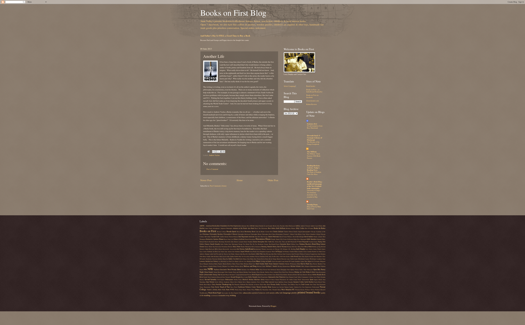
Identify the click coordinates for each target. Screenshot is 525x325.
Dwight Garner (275, 239)
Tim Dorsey (284, 284)
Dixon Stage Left (229, 239)
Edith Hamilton (311, 239)
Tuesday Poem (312, 204)
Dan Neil (257, 237)
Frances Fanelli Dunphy (212, 244)
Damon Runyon (233, 237)
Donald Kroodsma (250, 239)
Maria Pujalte (218, 264)
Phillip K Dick (310, 272)
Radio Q (202, 274)
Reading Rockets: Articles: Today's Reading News (313, 167)
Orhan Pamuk (208, 272)
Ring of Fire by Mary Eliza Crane (314, 207)
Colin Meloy (298, 234)
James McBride (207, 251)
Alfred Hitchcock (290, 226)
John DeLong (267, 254)
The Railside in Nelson (252, 284)
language (287, 292)
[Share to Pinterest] (223, 151)
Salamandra (272, 277)
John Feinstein (287, 254)
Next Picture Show (234, 269)
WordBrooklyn (204, 293)
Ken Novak (257, 259)
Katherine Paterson (211, 259)
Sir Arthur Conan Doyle (294, 279)
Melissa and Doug (250, 266)
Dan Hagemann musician (246, 237)
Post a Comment (212, 169)
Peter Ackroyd (274, 272)
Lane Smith (290, 259)
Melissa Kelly (239, 266)
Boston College (221, 232)
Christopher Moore (256, 234)
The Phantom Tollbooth (238, 284)
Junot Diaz (301, 256)
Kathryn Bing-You (223, 259)
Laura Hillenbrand (299, 259)
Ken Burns (250, 259)
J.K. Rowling (292, 249)
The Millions (312, 151)
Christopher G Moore (230, 234)
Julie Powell (294, 256)
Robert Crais (272, 275)
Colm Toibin (305, 234)
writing (233, 295)
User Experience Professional (310, 287)
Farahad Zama (313, 242)
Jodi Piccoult (217, 254)
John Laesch (222, 256)
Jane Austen (228, 251)
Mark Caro (252, 264)
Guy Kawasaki (217, 247)
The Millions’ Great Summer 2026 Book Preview (313, 156)
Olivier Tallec (299, 269)
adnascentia (247, 293)
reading (207, 295)
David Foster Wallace (285, 237)
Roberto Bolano (307, 275)
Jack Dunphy (300, 249)
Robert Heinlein (288, 275)
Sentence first (312, 124)
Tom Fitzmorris (321, 284)
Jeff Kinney (286, 251)
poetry (294, 292)
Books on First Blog (233, 12)
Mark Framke (260, 264)
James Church (317, 249)
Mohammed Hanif (315, 266)
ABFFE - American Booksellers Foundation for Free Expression (220, 226)
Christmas (205, 234)
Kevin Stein (264, 259)
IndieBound (249, 249)
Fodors (202, 244)
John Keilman (215, 256)
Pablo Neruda (229, 272)
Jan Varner (221, 251)
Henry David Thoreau (280, 246)
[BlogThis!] (216, 151)
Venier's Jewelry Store (214, 290)
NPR (210, 269)
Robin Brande (317, 274)
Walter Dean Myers (241, 290)
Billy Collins (300, 228)
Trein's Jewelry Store (263, 287)
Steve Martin (238, 282)
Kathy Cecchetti (234, 259)
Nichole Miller (254, 269)
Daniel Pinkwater (273, 237)
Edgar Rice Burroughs (300, 239)
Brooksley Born (250, 231)
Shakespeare (229, 279)
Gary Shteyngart (233, 244)
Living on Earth (266, 261)
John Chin (259, 254)
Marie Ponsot (236, 264)
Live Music (256, 261)
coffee (277, 293)
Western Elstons (299, 290)
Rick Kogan (256, 274)
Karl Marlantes (318, 256)
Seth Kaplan (221, 279)
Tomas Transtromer (205, 287)
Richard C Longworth (236, 275)
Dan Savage (264, 237)
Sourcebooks (305, 279)
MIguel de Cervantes (314, 261)
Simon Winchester (280, 279)
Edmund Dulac (321, 239)
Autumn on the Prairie (240, 228)
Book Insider (310, 86)
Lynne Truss (304, 261)
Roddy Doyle (207, 277)
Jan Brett (215, 251)
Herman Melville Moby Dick (295, 247)
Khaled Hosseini (281, 259)
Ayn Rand (251, 228)
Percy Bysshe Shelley (263, 272)
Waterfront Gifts (267, 290)
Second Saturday (211, 279)
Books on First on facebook (312, 96)
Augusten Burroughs (226, 228)
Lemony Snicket (205, 261)
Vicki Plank (225, 290)
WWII (232, 290)
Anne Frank (208, 228)
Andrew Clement (305, 226)
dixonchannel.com (312, 100)
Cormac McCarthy (205, 237)
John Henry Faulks (205, 256)
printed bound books (309, 292)
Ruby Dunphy (253, 277)
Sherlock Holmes (248, 279)
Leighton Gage (321, 259)
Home (240, 180)
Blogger (273, 306)
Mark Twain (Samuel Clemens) (275, 264)
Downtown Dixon (263, 239)
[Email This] (213, 151)
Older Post (273, 180)
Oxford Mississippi (218, 272)
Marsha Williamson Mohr (292, 264)
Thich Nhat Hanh (265, 284)
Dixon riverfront (239, 239)
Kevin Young (272, 259)
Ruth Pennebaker (263, 277)
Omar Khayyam (308, 269)
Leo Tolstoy (214, 261)
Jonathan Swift (264, 256)
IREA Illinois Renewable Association (226, 249)
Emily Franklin (248, 242)
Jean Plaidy (253, 251)
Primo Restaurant (320, 272)
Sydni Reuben (309, 282)
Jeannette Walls (270, 251)
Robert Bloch (264, 275)
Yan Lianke (224, 293)
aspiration (255, 293)
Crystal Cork (215, 237)
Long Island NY (286, 261)
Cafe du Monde (260, 232)
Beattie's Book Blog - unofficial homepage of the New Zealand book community (315, 184)
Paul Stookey (252, 272)
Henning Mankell (266, 246)
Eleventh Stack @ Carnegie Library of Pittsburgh (314, 137)
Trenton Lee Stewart (278, 287)
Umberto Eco (298, 287)
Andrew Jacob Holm (316, 226)
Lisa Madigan (248, 261)
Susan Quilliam (279, 282)
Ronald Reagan (236, 277)
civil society (270, 293)
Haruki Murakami (246, 247)
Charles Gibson (288, 232)
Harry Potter (236, 246)
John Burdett (252, 254)
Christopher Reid (267, 234)
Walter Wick (251, 290)
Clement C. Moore (288, 234)
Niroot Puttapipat (282, 269)
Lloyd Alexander (276, 261)
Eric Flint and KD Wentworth (288, 242)
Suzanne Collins (298, 282)
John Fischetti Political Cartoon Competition (304, 254)
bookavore (261, 293)
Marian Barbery (227, 264)
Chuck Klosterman (277, 234)
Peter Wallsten (289, 272)
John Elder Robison (276, 254)
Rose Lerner (244, 277)
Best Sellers (272, 228)
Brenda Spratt (231, 231)
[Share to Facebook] (221, 151)
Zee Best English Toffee (236, 293)
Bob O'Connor (309, 228)
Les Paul (229, 261)
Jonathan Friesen (254, 256)
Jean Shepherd (261, 251)
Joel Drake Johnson (234, 254)
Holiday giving (316, 247)
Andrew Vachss (214, 155)
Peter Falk (282, 272)
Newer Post (206, 180)
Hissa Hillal (308, 246)
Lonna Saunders (295, 261)
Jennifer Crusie (302, 251)
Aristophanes (216, 228)
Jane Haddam (236, 251)
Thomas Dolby (275, 284)
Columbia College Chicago (317, 234)
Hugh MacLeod (209, 249)
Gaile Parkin (224, 244)
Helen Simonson (256, 247)
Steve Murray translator (249, 282)
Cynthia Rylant (224, 237)
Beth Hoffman (280, 228)
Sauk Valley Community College (303, 277)
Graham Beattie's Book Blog (309, 244)
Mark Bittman (244, 264)
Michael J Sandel (271, 266)
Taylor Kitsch (318, 282)
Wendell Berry (276, 290)
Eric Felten (275, 242)
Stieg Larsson (269, 282)
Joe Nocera (224, 254)
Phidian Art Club (299, 272)
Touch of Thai (225, 287)
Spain (311, 279)
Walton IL (258, 290)
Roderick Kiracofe (217, 277)
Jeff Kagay (278, 251)
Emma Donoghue (258, 242)
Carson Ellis (268, 232)
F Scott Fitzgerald (302, 242)
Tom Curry (313, 284)
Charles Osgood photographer (301, 232)
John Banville (244, 254)
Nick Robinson (271, 269)
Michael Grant (261, 266)
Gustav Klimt (208, 247)
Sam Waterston (281, 277)
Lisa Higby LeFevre (237, 261)
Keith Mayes (243, 259)
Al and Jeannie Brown (270, 226)
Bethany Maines (290, 228)
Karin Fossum (309, 256)
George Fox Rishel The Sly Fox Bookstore (251, 244)
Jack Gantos (309, 249)
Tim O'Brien (291, 284)
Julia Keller (286, 256)
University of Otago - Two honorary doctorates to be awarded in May (314, 193)
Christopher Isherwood (243, 234)
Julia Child (279, 256)
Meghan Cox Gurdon (228, 266)
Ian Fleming (241, 249)
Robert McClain (298, 275)
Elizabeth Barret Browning (216, 242)
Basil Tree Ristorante (261, 228)
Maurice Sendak (208, 266)
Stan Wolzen (210, 282)
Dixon (221, 239)
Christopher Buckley (216, 234)
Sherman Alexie (259, 279)
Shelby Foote (238, 279)
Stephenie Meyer (229, 282)
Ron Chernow (226, 277)
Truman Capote (288, 287)
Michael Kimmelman (284, 266)
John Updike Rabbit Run (234, 256)
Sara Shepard (290, 277)
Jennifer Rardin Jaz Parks (314, 251)
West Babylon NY (287, 289)
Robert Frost (279, 275)
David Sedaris (308, 237)
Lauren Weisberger (310, 259)
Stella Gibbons (219, 282)
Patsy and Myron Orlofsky (240, 272)
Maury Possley (217, 266)
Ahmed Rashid (259, 226)
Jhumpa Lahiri (209, 254)
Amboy (297, 226)
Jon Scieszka (245, 256)
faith (281, 293)
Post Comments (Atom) (218, 186)
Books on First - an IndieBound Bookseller (314, 90)
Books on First (208, 231)
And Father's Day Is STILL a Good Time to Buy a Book (225, 35)
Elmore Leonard (238, 242)
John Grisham (321, 254)
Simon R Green (270, 279)
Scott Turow (317, 277)
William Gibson (309, 290)
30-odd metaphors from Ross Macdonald (315, 127)
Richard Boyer (225, 275)
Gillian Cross (295, 244)
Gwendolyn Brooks (226, 247)
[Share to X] (218, 151)
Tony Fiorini (215, 287)
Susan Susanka (288, 282)
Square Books (318, 279)
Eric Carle (268, 242)
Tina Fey (298, 284)
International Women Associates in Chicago (266, 249)
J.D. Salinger (284, 249)
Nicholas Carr (245, 269)
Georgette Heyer (285, 244)
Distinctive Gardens (212, 239)
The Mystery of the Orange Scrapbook (313, 143)
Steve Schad (261, 282)
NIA (205, 269)
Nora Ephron (290, 269)
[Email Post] (208, 151)
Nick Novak (263, 269)
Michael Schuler (295, 266)
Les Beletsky (222, 261)
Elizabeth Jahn (229, 242)
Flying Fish (321, 242)
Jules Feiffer (272, 256)
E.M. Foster (283, 239)
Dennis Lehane (317, 237)
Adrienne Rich (245, 226)
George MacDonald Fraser (272, 244)
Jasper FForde (245, 251)
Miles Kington (305, 266)
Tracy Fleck (233, 287)
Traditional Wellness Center (247, 287)
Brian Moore (240, 232)
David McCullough (298, 237)
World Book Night (214, 293)
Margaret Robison (208, 264)
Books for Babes (319, 228)
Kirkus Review (311, 104)
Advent (252, 226)
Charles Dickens (278, 231)
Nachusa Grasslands (220, 269)
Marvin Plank (305, 264)
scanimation (214, 295)
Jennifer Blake (294, 251)
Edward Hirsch (204, 242)
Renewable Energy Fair (212, 274)
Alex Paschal (281, 226)
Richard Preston (247, 275)
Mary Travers (313, 264)
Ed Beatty (290, 239)
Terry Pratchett (216, 284)
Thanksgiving (226, 284)
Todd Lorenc (305, 284)
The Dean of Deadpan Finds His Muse (314, 173)
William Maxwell (320, 290)
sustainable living (223, 295)
